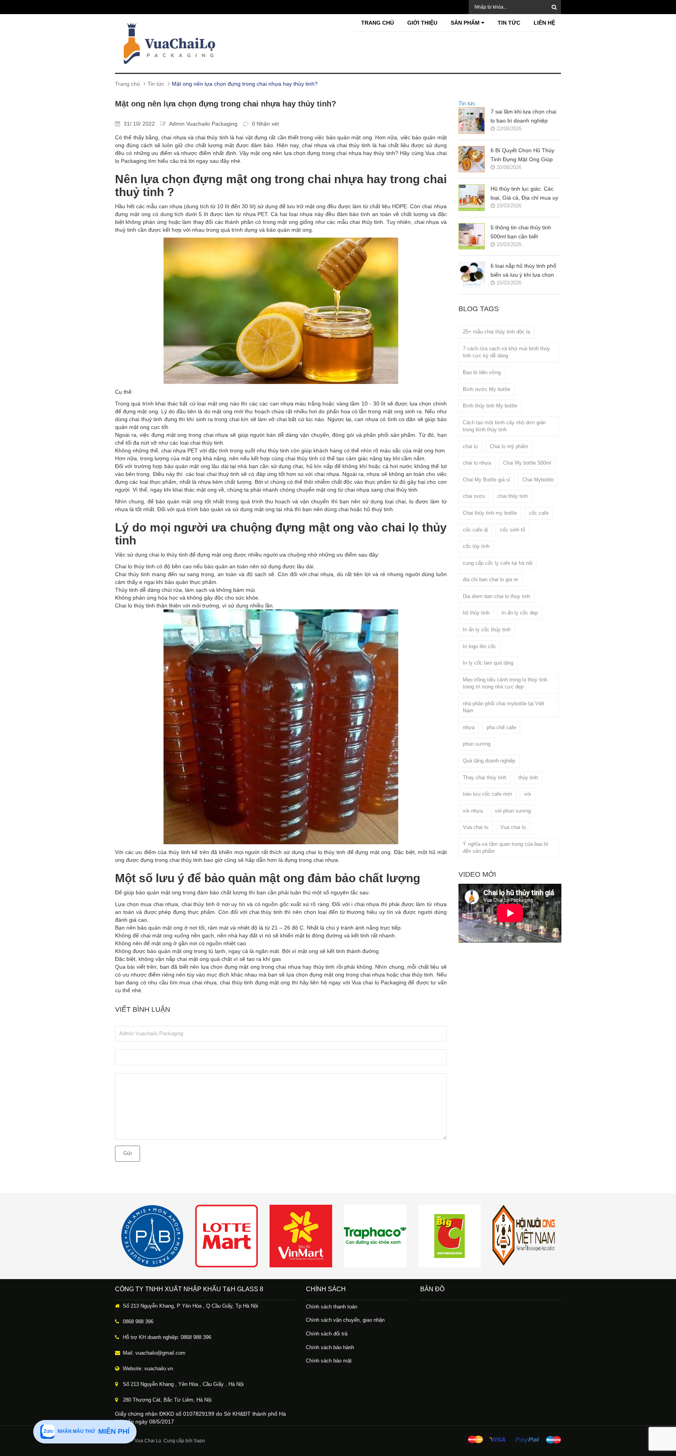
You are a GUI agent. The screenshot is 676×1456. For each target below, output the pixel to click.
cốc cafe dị (475, 530)
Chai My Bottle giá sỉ (486, 480)
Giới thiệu (422, 23)
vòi (527, 794)
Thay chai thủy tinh (484, 777)
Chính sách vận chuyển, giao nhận (345, 1320)
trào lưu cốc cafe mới (487, 794)
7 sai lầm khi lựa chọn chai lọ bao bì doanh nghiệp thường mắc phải (523, 116)
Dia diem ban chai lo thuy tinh (496, 596)
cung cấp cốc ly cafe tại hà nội (497, 563)
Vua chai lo (475, 827)
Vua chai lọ (513, 827)
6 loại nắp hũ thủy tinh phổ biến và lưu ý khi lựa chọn (523, 270)
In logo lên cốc (479, 646)
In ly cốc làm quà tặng (488, 663)
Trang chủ (377, 23)
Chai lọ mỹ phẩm (509, 446)
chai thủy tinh (512, 496)
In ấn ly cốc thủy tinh (487, 629)
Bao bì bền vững (482, 372)
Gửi (127, 1153)
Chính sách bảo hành (330, 1347)
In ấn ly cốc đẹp (520, 613)
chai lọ (470, 446)
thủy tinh (528, 777)
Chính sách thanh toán (331, 1307)
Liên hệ (544, 23)
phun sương (477, 744)
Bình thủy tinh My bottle (490, 406)
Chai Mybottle (538, 480)
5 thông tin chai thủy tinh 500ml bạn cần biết (521, 232)
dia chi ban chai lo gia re (490, 579)
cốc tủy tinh (476, 546)
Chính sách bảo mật (329, 1361)
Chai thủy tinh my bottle (490, 513)
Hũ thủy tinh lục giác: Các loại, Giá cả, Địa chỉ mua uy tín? (524, 194)
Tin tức (509, 23)
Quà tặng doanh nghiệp (489, 761)
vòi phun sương (513, 811)
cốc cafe (538, 513)
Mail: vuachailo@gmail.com (154, 1353)
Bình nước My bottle (486, 389)
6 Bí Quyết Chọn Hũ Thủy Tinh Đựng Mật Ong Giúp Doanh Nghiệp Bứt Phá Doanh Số (522, 155)
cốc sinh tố (512, 530)
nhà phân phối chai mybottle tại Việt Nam (503, 707)
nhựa (469, 727)
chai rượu (474, 496)
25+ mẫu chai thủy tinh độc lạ (496, 332)
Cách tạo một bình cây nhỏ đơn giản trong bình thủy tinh (504, 426)
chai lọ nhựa (477, 463)
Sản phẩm (466, 23)
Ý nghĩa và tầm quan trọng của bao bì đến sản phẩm (505, 847)
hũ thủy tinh (476, 613)
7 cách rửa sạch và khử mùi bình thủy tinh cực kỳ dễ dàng (506, 352)
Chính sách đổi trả (326, 1334)
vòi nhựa (473, 811)
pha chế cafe (501, 727)
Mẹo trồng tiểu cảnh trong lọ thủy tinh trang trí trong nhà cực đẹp (505, 683)
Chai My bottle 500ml (527, 463)
